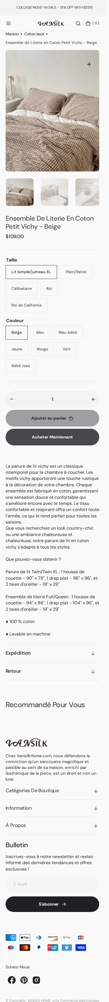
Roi (52, 284)
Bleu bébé (71, 328)
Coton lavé (34, 33)
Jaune (19, 345)
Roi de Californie (29, 301)
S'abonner (49, 897)
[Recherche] (78, 23)
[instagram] (36, 973)
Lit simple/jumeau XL (32, 267)
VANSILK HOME (39, 994)
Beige (19, 328)
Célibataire (24, 284)
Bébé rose (23, 361)
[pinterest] (24, 973)
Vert (69, 345)
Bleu (43, 328)
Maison (12, 33)
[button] (8, 23)
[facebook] (12, 973)
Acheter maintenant (52, 430)
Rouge (45, 345)
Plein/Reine (79, 267)
